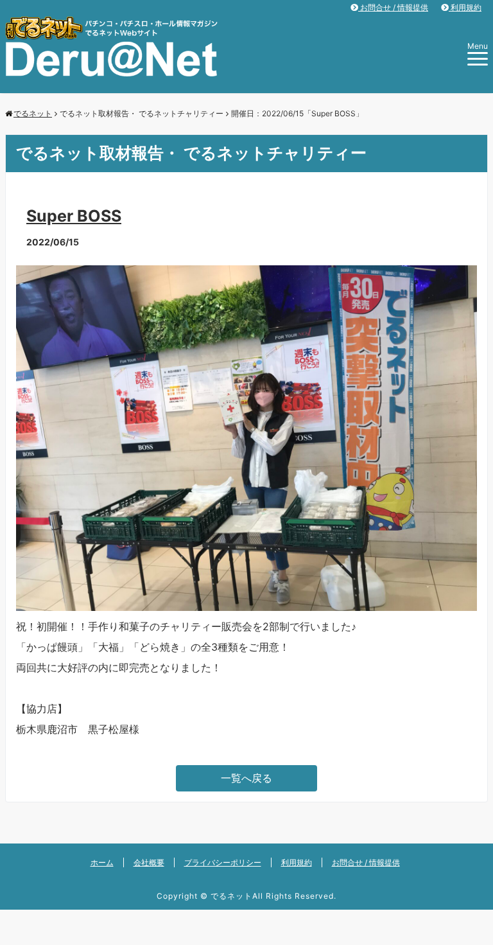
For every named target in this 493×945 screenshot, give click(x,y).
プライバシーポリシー (222, 862)
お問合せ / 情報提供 (393, 7)
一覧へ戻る (246, 778)
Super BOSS (73, 215)
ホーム (102, 862)
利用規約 (465, 7)
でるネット (231, 896)
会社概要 (149, 862)
